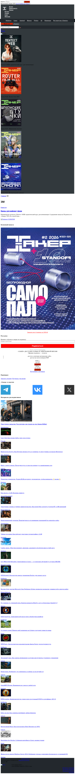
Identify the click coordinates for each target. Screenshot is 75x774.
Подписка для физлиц (68, 767)
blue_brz (3, 441)
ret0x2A (3, 468)
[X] (69, 390)
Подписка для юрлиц (19, 378)
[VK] (37, 390)
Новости (4, 207)
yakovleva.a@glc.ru (24, 760)
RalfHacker (4, 578)
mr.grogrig (3, 537)
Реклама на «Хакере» (68, 771)
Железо (29, 20)
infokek (3, 661)
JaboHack (3, 551)
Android (22, 20)
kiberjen (3, 606)
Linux (15, 20)
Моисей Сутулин (5, 564)
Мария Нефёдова (5, 509)
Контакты (71, 772)
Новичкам (48, 20)
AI (41, 20)
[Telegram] (6, 390)
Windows (8, 20)
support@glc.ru (25, 758)
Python (36, 20)
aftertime (3, 757)
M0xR (2, 743)
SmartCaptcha (42, 349)
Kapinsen (3, 482)
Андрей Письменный (6, 496)
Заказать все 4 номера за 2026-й (37, 332)
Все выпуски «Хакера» (60, 20)
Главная (3, 196)
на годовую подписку (23, 3)
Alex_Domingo (5, 454)
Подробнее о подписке (37, 371)
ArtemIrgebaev (5, 427)
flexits (2, 633)
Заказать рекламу (6, 378)
